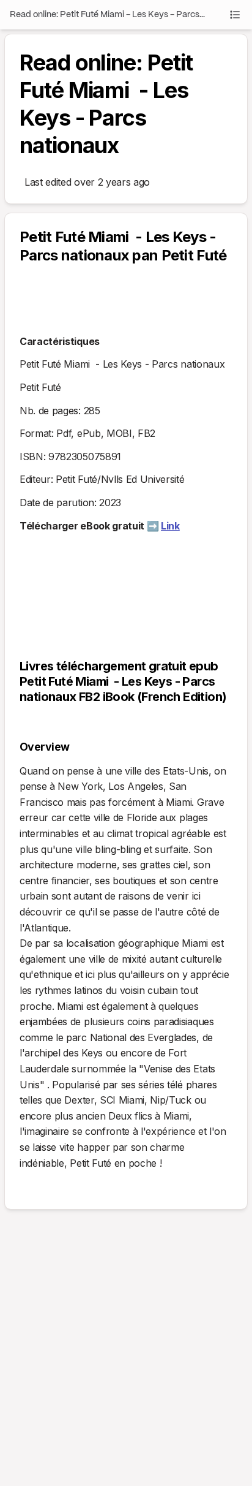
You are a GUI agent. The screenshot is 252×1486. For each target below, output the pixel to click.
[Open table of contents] (235, 14)
